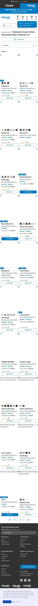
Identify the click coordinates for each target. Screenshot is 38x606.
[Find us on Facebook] (21, 580)
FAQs (21, 542)
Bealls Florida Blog (6, 575)
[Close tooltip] (35, 22)
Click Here (15, 12)
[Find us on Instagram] (25, 580)
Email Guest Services (28, 566)
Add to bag (31, 192)
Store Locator (4, 556)
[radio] (2, 83)
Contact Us (4, 573)
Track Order (23, 540)
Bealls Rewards (5, 544)
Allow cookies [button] (7, 601)
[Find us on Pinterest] (29, 580)
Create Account (5, 542)
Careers (3, 571)
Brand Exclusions (5, 560)
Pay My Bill (23, 556)
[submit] (33, 532)
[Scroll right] (36, 224)
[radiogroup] (5, 83)
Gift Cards (3, 554)
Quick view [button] (12, 98)
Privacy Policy (24, 597)
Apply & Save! (23, 554)
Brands (3, 558)
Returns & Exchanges (25, 544)
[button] (16, 601)
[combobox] (19, 45)
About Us (3, 568)
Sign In (3, 540)
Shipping (22, 546)
